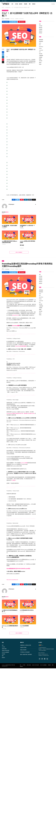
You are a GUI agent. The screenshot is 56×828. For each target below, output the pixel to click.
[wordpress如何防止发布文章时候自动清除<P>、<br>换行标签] (28, 235)
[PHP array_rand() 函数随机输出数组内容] (10, 619)
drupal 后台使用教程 (24, 625)
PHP (40, 44)
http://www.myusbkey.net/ (12, 579)
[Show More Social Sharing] (27, 22)
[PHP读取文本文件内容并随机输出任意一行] (10, 604)
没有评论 (17, 18)
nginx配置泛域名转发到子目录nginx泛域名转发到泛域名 (9, 242)
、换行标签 (22, 244)
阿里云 (40, 64)
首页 (12, 3)
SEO (40, 51)
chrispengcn (7, 18)
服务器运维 (41, 39)
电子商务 (40, 53)
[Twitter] (3, 55)
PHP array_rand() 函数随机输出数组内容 (10, 626)
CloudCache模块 (23, 462)
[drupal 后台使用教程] (28, 619)
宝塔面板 (40, 57)
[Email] (3, 62)
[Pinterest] (3, 60)
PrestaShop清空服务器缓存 (21, 346)
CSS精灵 (13, 480)
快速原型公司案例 (23, 647)
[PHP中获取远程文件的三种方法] (28, 604)
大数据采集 (41, 55)
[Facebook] (3, 52)
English (5, 0)
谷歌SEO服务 (4, 648)
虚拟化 (40, 62)
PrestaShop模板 (15, 325)
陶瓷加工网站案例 (23, 649)
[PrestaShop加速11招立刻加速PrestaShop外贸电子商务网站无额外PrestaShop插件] (19, 286)
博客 (29, 3)
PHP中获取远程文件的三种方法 (26, 610)
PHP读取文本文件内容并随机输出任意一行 (9, 611)
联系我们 (33, 3)
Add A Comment (19, 252)
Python (40, 48)
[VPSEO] (5, 4)
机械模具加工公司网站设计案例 (25, 645)
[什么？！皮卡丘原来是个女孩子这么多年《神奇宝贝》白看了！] (19, 35)
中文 (2, 0)
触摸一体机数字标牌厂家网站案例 (26, 654)
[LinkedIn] (3, 57)
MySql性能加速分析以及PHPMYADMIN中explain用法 (18, 568)
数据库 (40, 309)
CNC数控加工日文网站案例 (25, 652)
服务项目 (20, 3)
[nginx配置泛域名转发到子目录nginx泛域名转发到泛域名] (10, 235)
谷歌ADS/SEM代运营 (5, 650)
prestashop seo (15, 315)
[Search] (53, 4)
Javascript (41, 50)
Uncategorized (5, 10)
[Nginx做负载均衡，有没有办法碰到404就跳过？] (10, 219)
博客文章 (40, 31)
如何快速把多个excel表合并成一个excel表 (27, 226)
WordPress (41, 46)
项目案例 (25, 3)
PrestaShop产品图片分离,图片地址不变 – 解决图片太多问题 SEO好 (21, 413)
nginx (40, 43)
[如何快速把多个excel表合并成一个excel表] (28, 219)
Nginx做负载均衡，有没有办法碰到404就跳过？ (9, 226)
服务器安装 (41, 41)
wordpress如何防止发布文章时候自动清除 (27, 242)
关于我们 (16, 3)
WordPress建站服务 (5, 652)
